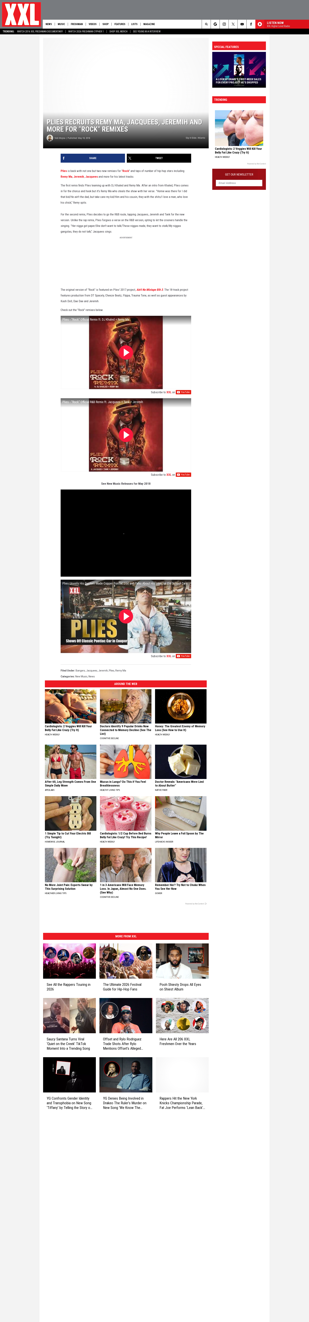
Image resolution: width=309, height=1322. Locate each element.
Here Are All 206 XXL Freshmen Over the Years (178, 1041)
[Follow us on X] (233, 24)
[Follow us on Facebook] (251, 24)
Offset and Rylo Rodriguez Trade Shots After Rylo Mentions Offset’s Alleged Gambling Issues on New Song (125, 1044)
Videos (93, 24)
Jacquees (91, 176)
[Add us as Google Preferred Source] (215, 24)
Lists (134, 24)
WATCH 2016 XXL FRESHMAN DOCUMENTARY (40, 31)
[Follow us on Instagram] (224, 24)
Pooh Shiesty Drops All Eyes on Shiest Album (180, 986)
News (49, 24)
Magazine (149, 24)
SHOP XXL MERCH (118, 31)
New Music (81, 676)
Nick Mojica (60, 138)
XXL (168, 392)
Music (61, 24)
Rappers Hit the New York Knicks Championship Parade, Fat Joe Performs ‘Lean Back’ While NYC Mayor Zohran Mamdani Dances (181, 1103)
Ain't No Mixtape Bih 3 (149, 289)
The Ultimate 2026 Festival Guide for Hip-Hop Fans (122, 986)
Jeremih (78, 176)
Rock (125, 171)
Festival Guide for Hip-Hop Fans (236, 82)
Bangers (80, 670)
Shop (105, 24)
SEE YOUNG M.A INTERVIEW (147, 31)
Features (119, 24)
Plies (64, 171)
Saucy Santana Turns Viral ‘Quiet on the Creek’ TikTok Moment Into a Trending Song (68, 1043)
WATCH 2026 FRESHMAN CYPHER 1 (86, 31)
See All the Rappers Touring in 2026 (68, 986)
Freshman (77, 24)
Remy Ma (66, 176)
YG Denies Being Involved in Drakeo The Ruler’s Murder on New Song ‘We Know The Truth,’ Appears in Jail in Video (125, 1103)
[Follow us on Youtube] (242, 24)
